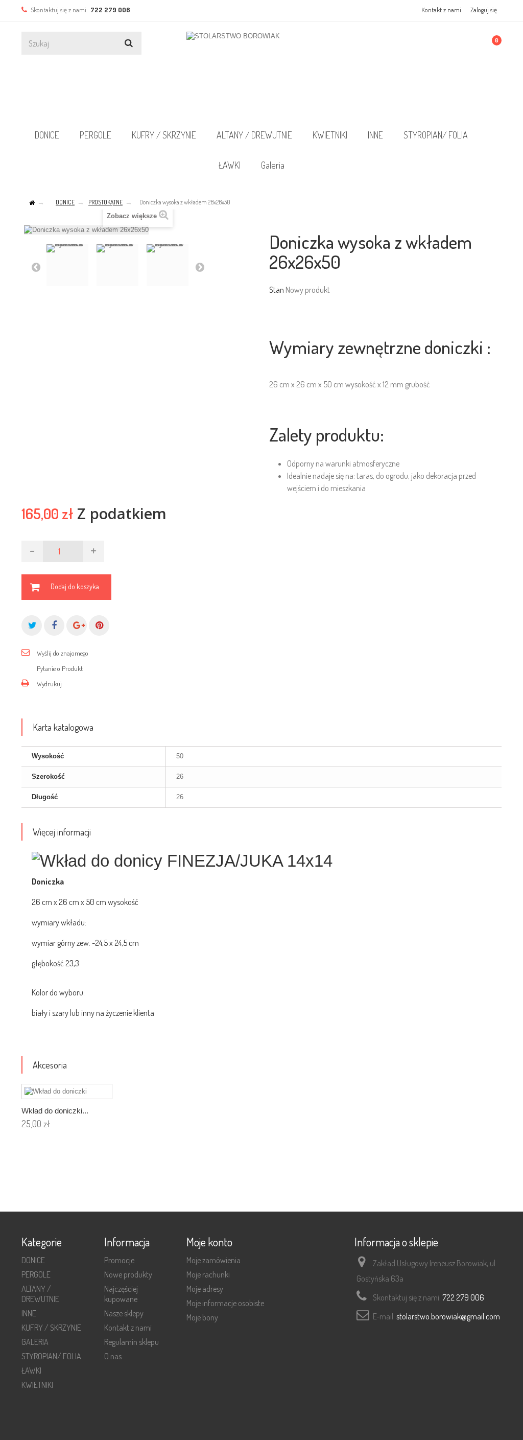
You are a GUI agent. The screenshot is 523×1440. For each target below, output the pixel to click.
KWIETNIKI (330, 135)
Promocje (119, 1260)
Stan (276, 289)
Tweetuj (31, 625)
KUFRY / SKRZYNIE (164, 135)
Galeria (272, 165)
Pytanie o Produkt (60, 668)
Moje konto (209, 1242)
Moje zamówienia (213, 1260)
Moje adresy (204, 1289)
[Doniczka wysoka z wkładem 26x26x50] (67, 265)
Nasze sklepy (124, 1313)
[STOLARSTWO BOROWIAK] (261, 73)
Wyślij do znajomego (62, 653)
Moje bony (202, 1317)
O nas (113, 1356)
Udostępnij (54, 625)
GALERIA (35, 1342)
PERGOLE (95, 135)
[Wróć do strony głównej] (31, 203)
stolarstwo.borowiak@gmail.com (448, 1316)
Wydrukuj (49, 684)
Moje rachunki (208, 1274)
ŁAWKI (230, 165)
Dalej (200, 267)
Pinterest (99, 625)
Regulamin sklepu (131, 1342)
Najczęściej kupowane (121, 1294)
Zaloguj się (483, 10)
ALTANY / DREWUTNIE (254, 135)
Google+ (76, 625)
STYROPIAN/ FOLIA (435, 135)
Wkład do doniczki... (54, 1110)
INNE (375, 135)
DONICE (47, 135)
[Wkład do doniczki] (66, 1092)
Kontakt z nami (441, 10)
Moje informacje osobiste (225, 1303)
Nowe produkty (128, 1274)
